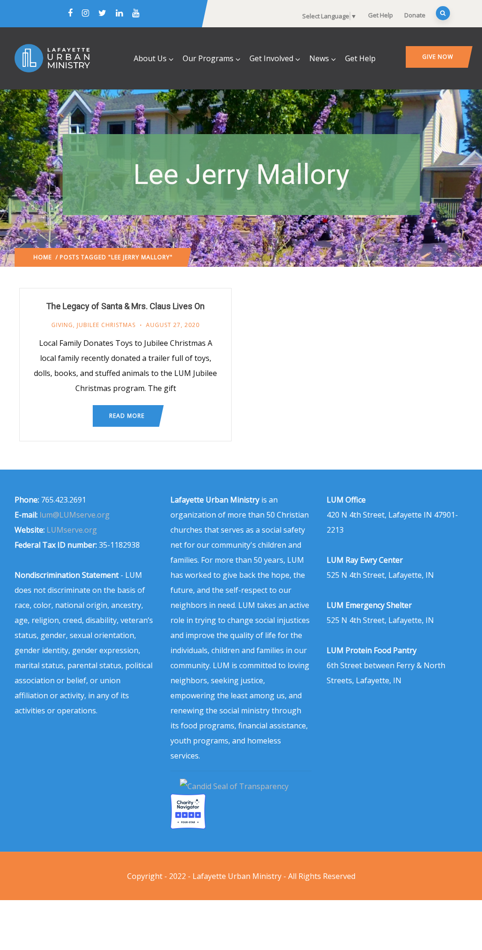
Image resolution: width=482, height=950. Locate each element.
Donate (415, 15)
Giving (62, 325)
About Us (150, 58)
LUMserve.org (72, 530)
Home (42, 257)
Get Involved (271, 58)
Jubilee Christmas (106, 325)
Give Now (437, 57)
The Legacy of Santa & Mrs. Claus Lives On (125, 306)
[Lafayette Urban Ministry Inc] (235, 786)
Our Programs (208, 58)
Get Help (380, 15)
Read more (127, 416)
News (319, 58)
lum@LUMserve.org (75, 515)
